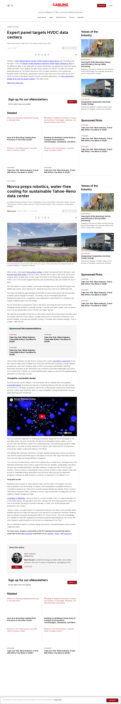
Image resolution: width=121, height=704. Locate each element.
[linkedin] (39, 54)
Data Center (41, 17)
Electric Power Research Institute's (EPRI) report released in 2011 (47, 63)
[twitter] (42, 54)
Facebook (67, 534)
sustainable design (14, 385)
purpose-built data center (16, 274)
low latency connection (62, 361)
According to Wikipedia (16, 498)
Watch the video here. (15, 83)
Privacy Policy (58, 699)
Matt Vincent (11, 211)
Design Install (61, 17)
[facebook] (35, 54)
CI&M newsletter (26, 534)
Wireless (80, 17)
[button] (8, 5)
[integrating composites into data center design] (97, 88)
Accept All (112, 700)
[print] (76, 54)
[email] (48, 54)
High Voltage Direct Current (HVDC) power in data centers (37, 61)
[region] (60, 700)
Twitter (56, 534)
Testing (72, 17)
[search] (12, 5)
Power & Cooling (12, 27)
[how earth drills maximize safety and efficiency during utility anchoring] (97, 48)
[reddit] (45, 54)
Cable (51, 17)
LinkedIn (50, 534)
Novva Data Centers (34, 272)
